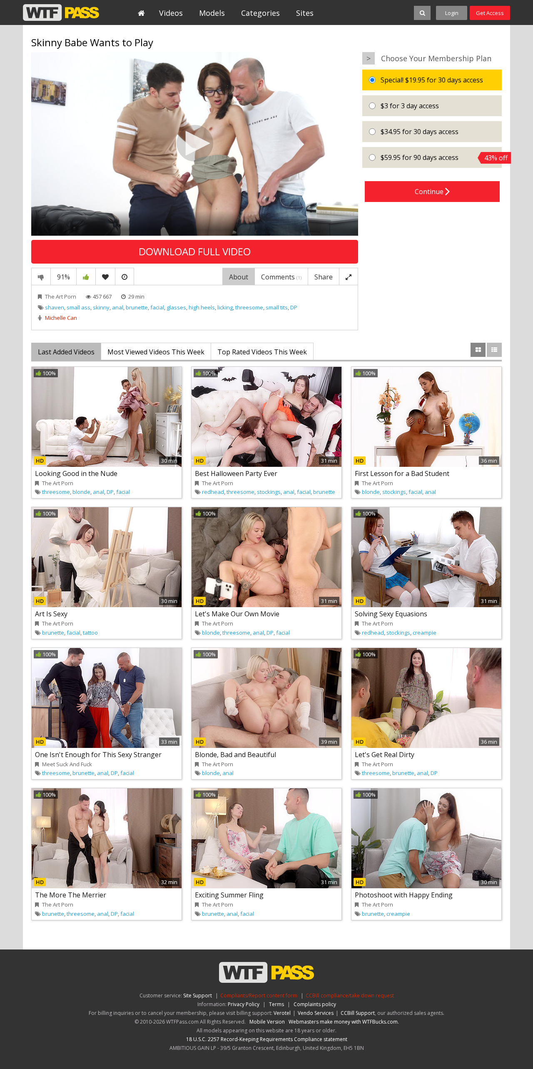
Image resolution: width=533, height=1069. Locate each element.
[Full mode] (348, 276)
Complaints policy (315, 1004)
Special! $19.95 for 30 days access (431, 80)
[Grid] (478, 350)
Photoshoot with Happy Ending (404, 895)
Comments (281, 277)
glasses (176, 307)
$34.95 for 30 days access (418, 131)
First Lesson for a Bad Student (402, 473)
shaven (54, 307)
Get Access (490, 13)
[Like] (86, 276)
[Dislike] (41, 276)
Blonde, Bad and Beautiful (235, 754)
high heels (202, 307)
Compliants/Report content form (258, 995)
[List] (494, 350)
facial (157, 307)
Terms (276, 1004)
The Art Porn (60, 296)
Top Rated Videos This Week (262, 351)
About (238, 277)
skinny (101, 307)
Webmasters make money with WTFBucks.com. (344, 1021)
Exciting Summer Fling (229, 895)
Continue (430, 191)
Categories (260, 13)
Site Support (197, 995)
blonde (81, 492)
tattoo (90, 632)
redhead (213, 492)
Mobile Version (267, 1021)
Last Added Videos (66, 351)
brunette (137, 307)
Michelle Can (61, 317)
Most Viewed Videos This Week (155, 351)
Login (451, 13)
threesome (249, 307)
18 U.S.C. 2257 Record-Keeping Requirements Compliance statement (266, 1039)
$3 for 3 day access (409, 105)
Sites (305, 13)
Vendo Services (316, 1013)
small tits (277, 307)
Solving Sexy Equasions (391, 613)
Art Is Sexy (51, 613)
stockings (269, 492)
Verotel (282, 1013)
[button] (195, 143)
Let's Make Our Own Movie (237, 613)
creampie (424, 632)
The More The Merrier (70, 895)
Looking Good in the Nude (76, 473)
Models (212, 13)
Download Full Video (195, 251)
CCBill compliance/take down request (350, 995)
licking (225, 307)
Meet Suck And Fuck (67, 764)
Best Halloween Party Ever (236, 473)
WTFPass (61, 12)
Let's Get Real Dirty (384, 754)
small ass (78, 307)
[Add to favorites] (105, 276)
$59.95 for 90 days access (440, 157)
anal (117, 307)
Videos (171, 13)
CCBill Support (358, 1013)
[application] (194, 144)
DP (293, 307)
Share (323, 277)
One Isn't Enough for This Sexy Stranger (98, 754)
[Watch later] (124, 276)
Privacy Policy (243, 1004)
